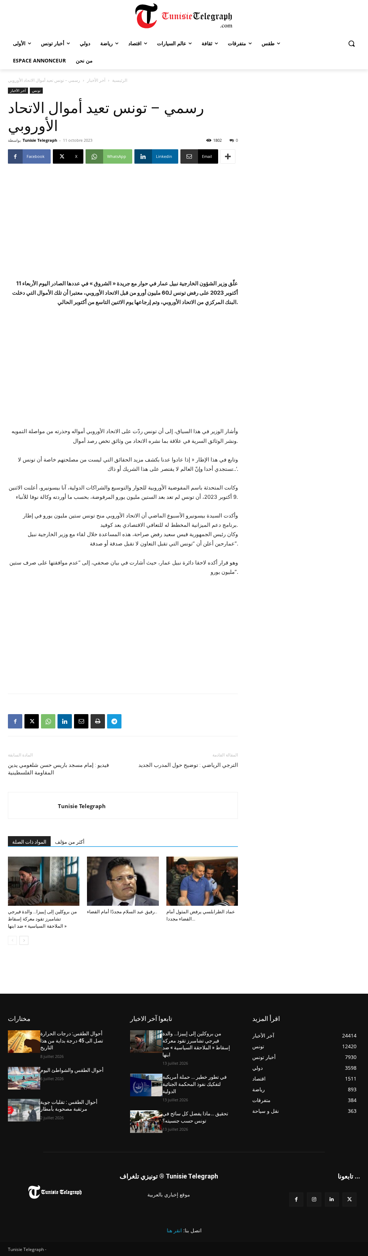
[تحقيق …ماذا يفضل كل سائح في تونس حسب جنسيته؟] (146, 1121)
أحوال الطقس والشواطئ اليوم (72, 1070)
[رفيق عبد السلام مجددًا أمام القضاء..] (122, 881)
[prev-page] (12, 940)
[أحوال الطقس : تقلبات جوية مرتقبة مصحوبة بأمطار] (24, 1110)
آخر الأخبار (96, 80)
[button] (351, 43)
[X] (31, 721)
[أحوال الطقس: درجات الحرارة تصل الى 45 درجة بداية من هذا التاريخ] (24, 1041)
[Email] (81, 721)
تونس (36, 90)
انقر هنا (174, 1230)
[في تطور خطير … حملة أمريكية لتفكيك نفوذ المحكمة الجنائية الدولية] (146, 1085)
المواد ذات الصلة (29, 842)
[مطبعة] (98, 721)
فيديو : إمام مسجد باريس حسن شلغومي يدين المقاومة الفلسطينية (58, 769)
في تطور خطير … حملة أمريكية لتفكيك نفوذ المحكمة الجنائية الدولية (194, 1084)
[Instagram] (314, 1199)
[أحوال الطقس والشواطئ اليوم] (24, 1078)
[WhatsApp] (48, 721)
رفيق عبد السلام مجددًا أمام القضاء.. (122, 911)
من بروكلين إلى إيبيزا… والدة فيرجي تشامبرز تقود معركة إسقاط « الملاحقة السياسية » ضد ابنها (42, 919)
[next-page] (23, 940)
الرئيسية (119, 80)
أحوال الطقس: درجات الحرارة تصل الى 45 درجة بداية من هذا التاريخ (71, 1040)
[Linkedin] (65, 721)
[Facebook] (15, 721)
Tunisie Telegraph (40, 140)
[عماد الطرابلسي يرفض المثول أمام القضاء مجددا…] (202, 881)
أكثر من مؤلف (69, 842)
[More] (227, 156)
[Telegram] (114, 721)
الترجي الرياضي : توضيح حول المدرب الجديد (188, 765)
